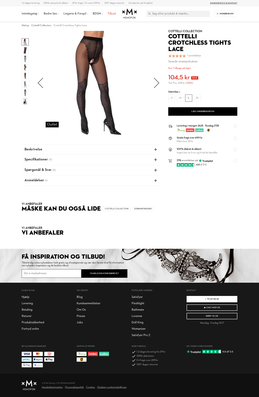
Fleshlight (138, 303)
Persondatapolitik (74, 387)
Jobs (80, 322)
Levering (27, 303)
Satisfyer (137, 297)
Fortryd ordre (30, 328)
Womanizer (139, 328)
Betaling (27, 309)
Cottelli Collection (41, 25)
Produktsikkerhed (33, 322)
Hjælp (25, 297)
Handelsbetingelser (52, 387)
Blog (80, 297)
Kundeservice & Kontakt (223, 3)
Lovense (137, 316)
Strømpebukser (143, 209)
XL (197, 98)
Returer (27, 316)
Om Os (81, 309)
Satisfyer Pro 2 (141, 335)
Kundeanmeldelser (88, 303)
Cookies (90, 387)
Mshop (25, 25)
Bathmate (138, 309)
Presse (81, 316)
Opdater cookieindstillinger (112, 387)
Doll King (137, 322)
